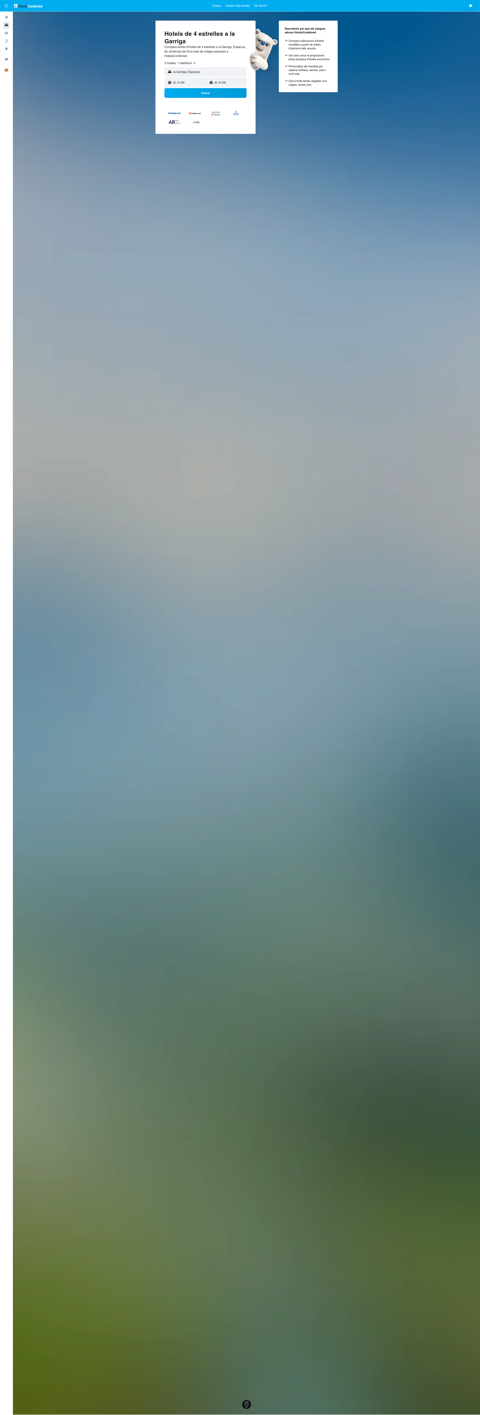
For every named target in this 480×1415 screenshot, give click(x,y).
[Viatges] (6, 59)
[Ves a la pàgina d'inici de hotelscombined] (28, 5)
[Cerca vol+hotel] (6, 41)
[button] (6, 6)
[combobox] (180, 63)
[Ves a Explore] (6, 48)
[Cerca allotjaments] (6, 25)
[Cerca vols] (6, 17)
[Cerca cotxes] (6, 33)
